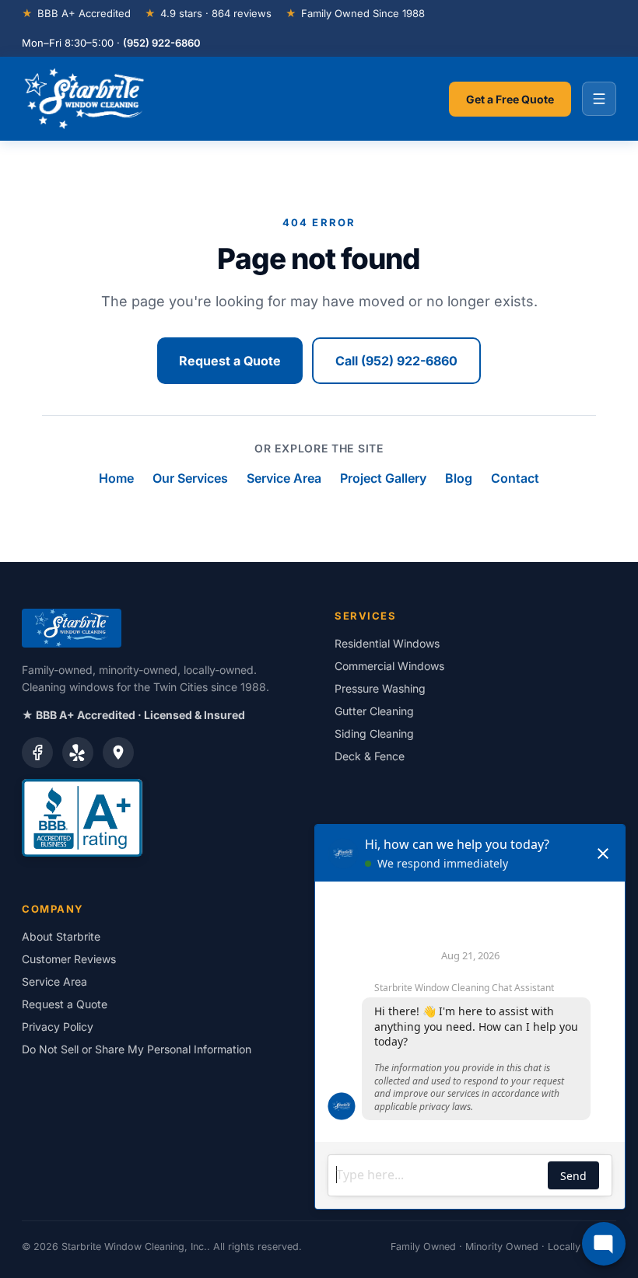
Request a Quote (230, 360)
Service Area (284, 478)
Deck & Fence (370, 756)
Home (116, 478)
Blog (458, 478)
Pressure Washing (380, 688)
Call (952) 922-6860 (396, 360)
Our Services (190, 478)
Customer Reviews (69, 958)
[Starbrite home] (84, 99)
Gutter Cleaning (374, 711)
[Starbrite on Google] (118, 752)
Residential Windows (387, 643)
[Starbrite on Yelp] (77, 752)
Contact (515, 478)
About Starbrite (61, 936)
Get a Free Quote (510, 99)
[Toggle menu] (599, 99)
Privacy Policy (57, 1026)
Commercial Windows (389, 665)
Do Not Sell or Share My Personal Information (136, 1049)
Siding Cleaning (374, 733)
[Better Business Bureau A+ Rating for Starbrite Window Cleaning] (162, 818)
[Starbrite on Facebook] (37, 752)
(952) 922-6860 (162, 43)
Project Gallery (383, 478)
